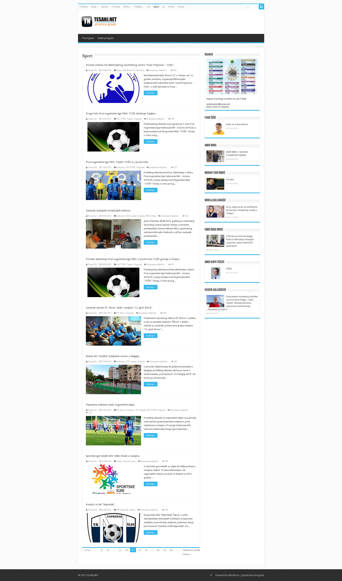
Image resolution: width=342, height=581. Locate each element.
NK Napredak (122, 510)
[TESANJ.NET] (99, 21)
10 (101, 550)
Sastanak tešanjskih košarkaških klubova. (108, 210)
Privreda (116, 7)
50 (164, 550)
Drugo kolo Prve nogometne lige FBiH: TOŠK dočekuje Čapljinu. (121, 113)
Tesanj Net (92, 70)
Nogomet (138, 119)
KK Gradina (131, 216)
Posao (181, 7)
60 (171, 550)
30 (126, 550)
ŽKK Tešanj (151, 216)
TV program (88, 38)
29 (120, 550)
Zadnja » (186, 554)
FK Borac (120, 313)
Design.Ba (259, 575)
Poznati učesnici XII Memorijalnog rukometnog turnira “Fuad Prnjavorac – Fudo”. (130, 65)
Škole (126, 7)
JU (164, 7)
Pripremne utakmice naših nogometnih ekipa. (110, 404)
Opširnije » (150, 93)
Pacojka (230, 179)
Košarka (141, 216)
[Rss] (211, 575)
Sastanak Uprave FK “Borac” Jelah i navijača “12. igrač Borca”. (119, 307)
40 (158, 550)
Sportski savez (129, 461)
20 (108, 550)
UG (148, 7)
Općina (104, 7)
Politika (138, 7)
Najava (119, 70)
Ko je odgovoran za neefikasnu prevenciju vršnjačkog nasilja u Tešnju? (242, 210)
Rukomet (140, 70)
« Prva (87, 550)
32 (139, 550)
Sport (156, 7)
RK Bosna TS (129, 70)
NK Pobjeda (140, 410)
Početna (84, 7)
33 (146, 550)
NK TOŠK (121, 119)
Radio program (106, 38)
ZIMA (229, 268)
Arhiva (171, 7)
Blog (93, 7)
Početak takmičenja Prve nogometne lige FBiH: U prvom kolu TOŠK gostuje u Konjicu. (133, 259)
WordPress (234, 575)
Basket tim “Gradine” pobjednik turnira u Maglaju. (113, 356)
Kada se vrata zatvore (237, 124)
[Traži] (261, 6)
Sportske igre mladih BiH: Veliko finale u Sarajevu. (113, 455)
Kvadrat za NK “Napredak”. (100, 504)
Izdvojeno (120, 167)
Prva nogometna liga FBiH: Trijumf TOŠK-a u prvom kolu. (117, 162)
